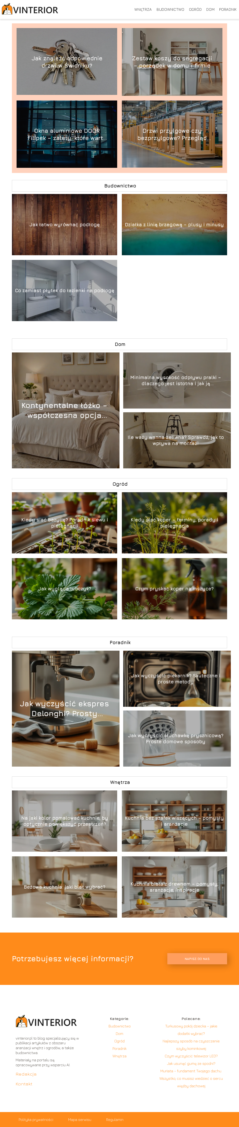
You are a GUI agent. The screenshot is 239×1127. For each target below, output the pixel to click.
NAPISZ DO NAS (197, 959)
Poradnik (228, 9)
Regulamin (114, 1119)
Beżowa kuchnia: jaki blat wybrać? (64, 887)
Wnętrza (143, 9)
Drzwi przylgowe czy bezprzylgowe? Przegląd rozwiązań (172, 134)
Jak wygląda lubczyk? (64, 588)
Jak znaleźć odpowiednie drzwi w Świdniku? (67, 62)
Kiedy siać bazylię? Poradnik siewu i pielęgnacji (64, 522)
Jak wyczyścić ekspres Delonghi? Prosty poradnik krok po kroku (64, 708)
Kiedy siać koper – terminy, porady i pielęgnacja (174, 522)
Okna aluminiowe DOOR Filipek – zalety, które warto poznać (67, 134)
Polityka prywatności (36, 1119)
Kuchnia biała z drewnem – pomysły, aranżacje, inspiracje (174, 887)
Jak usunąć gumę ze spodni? (191, 1063)
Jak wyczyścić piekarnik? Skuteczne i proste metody (175, 678)
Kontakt (24, 1083)
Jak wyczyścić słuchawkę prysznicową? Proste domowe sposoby (175, 738)
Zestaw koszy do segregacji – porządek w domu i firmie (172, 62)
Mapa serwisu (79, 1119)
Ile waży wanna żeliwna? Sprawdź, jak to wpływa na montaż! (176, 440)
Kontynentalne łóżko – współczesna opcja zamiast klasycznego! (64, 410)
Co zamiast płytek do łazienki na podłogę (64, 290)
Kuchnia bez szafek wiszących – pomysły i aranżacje (174, 821)
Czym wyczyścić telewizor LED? (191, 1056)
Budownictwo (170, 9)
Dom (210, 9)
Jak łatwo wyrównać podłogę (64, 224)
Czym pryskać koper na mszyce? (174, 588)
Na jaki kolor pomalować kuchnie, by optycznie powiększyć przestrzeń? (64, 821)
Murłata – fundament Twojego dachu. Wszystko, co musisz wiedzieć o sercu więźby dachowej (191, 1078)
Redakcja (26, 1074)
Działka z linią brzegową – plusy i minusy (174, 224)
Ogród (195, 9)
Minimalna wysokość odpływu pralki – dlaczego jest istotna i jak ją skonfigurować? (175, 381)
